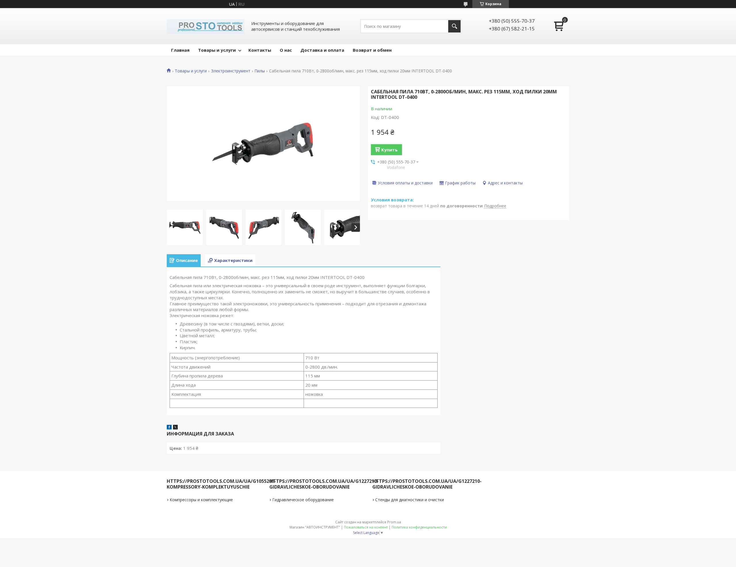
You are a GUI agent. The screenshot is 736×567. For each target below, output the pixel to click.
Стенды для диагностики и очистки (409, 499)
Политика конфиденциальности (419, 527)
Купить (389, 150)
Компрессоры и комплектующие (201, 499)
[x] (175, 428)
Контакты (259, 50)
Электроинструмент (230, 71)
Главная (180, 50)
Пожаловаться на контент (366, 527)
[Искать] (454, 26)
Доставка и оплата (322, 50)
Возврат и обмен (372, 50)
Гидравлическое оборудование (303, 499)
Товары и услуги (217, 50)
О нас (286, 50)
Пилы (259, 71)
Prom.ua (394, 522)
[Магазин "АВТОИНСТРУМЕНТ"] (205, 26)
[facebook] (169, 428)
